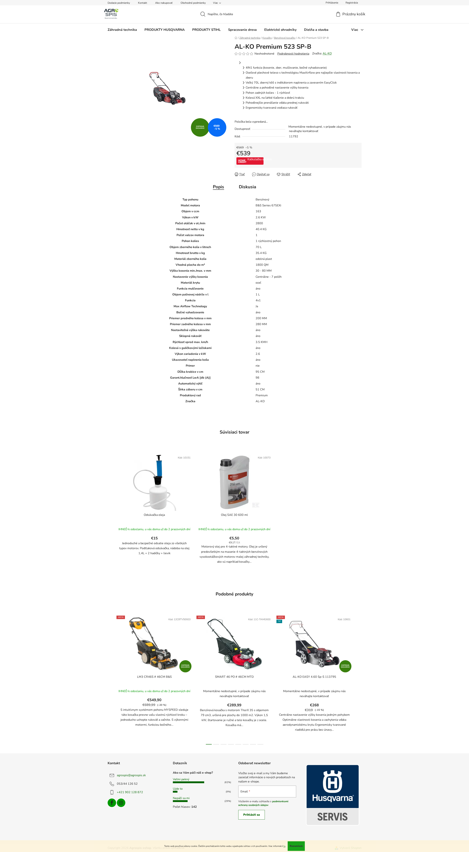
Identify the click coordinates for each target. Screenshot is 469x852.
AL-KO (327, 53)
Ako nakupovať (163, 3)
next (359, 679)
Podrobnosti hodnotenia (293, 54)
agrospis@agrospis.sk (131, 775)
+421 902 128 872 (130, 792)
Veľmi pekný (181, 779)
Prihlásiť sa (251, 815)
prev (111, 679)
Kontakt (142, 3)
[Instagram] (121, 803)
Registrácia (352, 2)
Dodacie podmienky (119, 3)
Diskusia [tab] (247, 187)
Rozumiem (296, 846)
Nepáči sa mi (181, 798)
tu (284, 846)
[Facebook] (112, 803)
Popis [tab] (218, 187)
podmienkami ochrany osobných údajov (263, 803)
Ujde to (178, 789)
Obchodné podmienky (193, 3)
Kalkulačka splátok (255, 159)
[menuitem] (122, 29)
